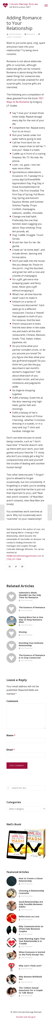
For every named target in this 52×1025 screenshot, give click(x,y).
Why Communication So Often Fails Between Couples (31, 929)
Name (10, 735)
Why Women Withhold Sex (30, 978)
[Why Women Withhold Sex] (11, 979)
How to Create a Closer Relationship (31, 879)
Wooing (23, 632)
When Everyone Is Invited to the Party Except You (32, 953)
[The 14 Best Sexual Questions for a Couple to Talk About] (11, 992)
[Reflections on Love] (11, 918)
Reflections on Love (29, 916)
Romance (31, 34)
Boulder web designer (26, 1017)
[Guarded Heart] (2, 512)
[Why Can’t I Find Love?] (11, 967)
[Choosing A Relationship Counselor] (11, 893)
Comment (12, 701)
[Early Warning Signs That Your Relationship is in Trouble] (11, 943)
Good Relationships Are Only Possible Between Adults (31, 904)
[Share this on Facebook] (10, 566)
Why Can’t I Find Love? (30, 965)
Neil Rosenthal (15, 34)
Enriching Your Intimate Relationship (31, 644)
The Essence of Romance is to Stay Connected (32, 656)
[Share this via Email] (22, 566)
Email (10, 749)
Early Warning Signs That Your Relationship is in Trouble (32, 941)
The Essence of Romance (32, 607)
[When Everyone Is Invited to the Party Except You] (11, 955)
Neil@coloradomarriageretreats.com (23, 555)
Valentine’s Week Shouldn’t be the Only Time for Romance (30, 595)
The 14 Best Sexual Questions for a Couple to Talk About (31, 990)
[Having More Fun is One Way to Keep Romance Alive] (11, 621)
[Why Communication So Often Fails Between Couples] (11, 930)
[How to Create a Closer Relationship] (11, 881)
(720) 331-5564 (13, 559)
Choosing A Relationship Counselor (31, 892)
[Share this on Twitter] (16, 566)
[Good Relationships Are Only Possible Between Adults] (11, 906)
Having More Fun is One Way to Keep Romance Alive (31, 619)
